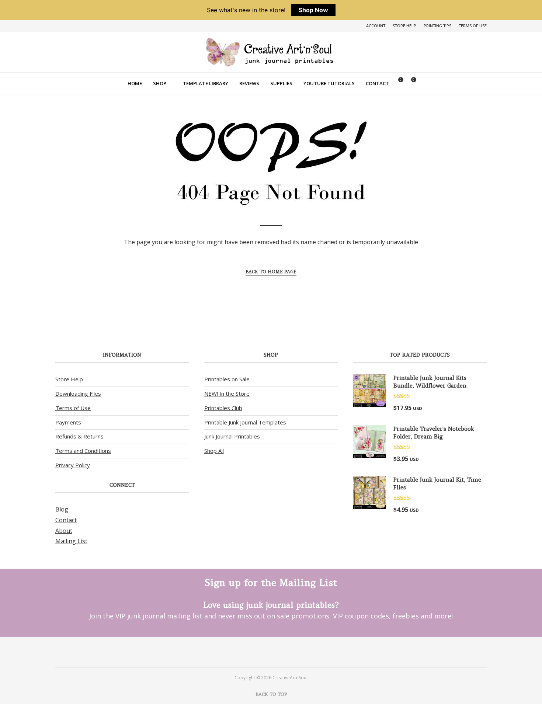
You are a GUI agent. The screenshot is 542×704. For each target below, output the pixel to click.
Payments (68, 422)
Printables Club (223, 408)
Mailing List (71, 541)
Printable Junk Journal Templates (245, 422)
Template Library (205, 83)
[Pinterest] (261, 651)
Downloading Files (78, 393)
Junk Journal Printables (232, 436)
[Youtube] (280, 651)
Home (135, 83)
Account (375, 25)
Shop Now (313, 10)
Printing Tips (437, 25)
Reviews (249, 83)
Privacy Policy (72, 465)
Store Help (404, 25)
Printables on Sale (227, 379)
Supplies (281, 83)
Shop (159, 83)
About (63, 531)
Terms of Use (473, 25)
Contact (377, 83)
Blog (61, 509)
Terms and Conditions (83, 450)
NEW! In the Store (227, 393)
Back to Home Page (271, 271)
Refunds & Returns (79, 436)
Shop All (214, 450)
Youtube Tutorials (329, 83)
